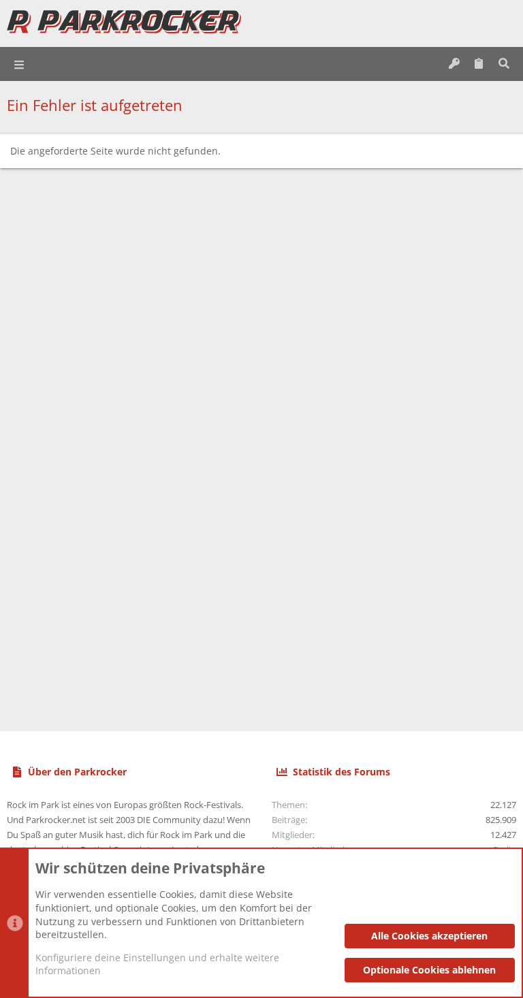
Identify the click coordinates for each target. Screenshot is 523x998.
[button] (20, 64)
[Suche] (503, 64)
